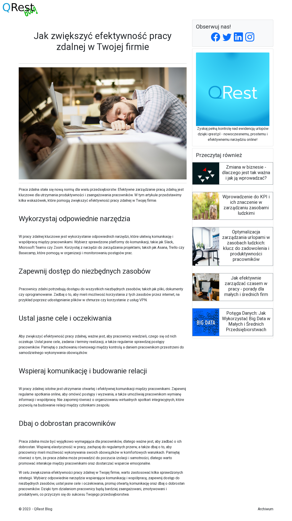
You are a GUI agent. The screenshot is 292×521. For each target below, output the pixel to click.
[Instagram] (249, 37)
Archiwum (265, 509)
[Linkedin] (238, 37)
